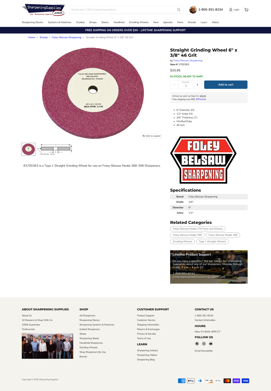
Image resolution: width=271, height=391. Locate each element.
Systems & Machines (60, 22)
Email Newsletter (204, 350)
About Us (27, 315)
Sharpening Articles (147, 350)
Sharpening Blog (146, 359)
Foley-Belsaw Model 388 (187, 235)
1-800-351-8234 (184, 273)
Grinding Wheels (139, 22)
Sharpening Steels (89, 338)
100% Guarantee (31, 324)
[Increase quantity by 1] (198, 84)
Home (31, 37)
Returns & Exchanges (148, 329)
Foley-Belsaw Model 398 (222, 235)
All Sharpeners (87, 315)
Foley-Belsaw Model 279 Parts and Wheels (198, 228)
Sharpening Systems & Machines (97, 324)
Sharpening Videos (147, 355)
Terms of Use (144, 338)
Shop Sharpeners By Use (93, 352)
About (215, 22)
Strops (93, 22)
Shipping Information (148, 324)
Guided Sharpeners (90, 329)
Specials (168, 22)
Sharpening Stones (32, 22)
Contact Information (205, 320)
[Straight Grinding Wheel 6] (28, 149)
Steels (105, 22)
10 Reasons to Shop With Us (37, 320)
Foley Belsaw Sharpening (187, 60)
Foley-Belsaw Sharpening (66, 37)
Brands (192, 22)
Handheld (118, 22)
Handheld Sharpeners (91, 342)
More (180, 22)
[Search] (179, 9)
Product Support (145, 315)
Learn (204, 22)
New (156, 22)
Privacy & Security (146, 333)
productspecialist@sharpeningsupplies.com (199, 277)
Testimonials (28, 329)
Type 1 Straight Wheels (212, 241)
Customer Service (146, 320)
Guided (80, 22)
